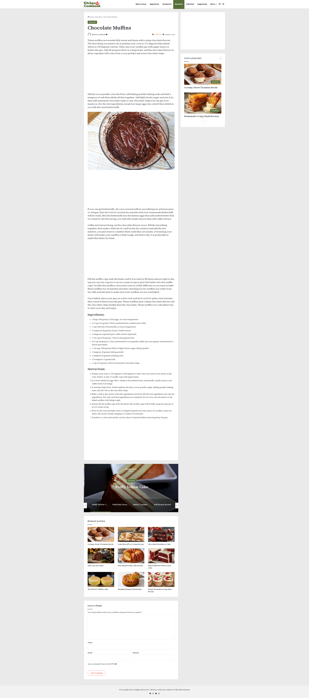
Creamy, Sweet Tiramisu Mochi (100, 544)
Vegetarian (202, 4)
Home (91, 17)
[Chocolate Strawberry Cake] (161, 534)
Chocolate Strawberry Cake (159, 544)
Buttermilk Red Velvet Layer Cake (159, 566)
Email (90, 653)
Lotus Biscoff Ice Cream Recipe (131, 544)
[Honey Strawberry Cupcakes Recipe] (161, 579)
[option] (131, 488)
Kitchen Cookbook (98, 34)
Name (90, 642)
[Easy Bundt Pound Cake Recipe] (131, 555)
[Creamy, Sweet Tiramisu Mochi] (101, 534)
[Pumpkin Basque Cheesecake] (131, 579)
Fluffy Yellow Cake (131, 486)
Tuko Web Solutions (182, 690)
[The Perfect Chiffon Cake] (101, 579)
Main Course (141, 4)
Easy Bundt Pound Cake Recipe (130, 565)
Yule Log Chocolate (95, 565)
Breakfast (167, 4)
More (212, 4)
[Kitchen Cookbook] (92, 4)
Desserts (179, 4)
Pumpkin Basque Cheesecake (130, 589)
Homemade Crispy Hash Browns (201, 116)
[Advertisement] (131, 75)
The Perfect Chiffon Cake (98, 589)
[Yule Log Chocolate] (101, 555)
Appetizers (154, 4)
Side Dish (190, 4)
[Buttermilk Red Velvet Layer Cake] (161, 555)
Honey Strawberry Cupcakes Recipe (160, 590)
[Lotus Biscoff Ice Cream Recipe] (131, 534)
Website (136, 653)
